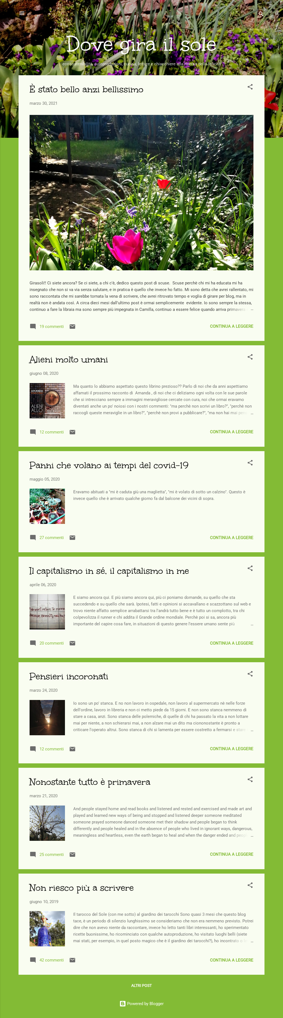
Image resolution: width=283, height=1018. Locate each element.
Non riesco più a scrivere (82, 888)
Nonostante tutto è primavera (90, 782)
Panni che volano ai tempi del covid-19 (109, 465)
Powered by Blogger (145, 1003)
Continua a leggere (231, 326)
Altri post (141, 985)
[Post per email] (72, 328)
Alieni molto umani (69, 359)
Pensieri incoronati (69, 676)
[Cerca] (261, 15)
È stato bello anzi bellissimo (86, 89)
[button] (250, 88)
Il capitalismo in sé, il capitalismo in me (109, 571)
